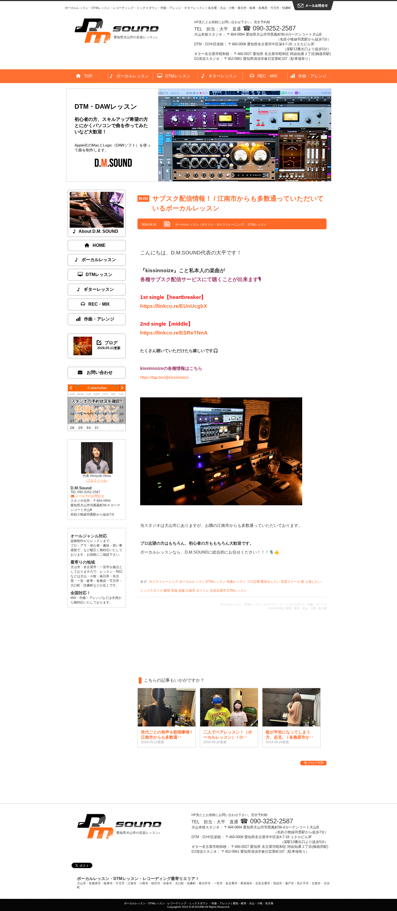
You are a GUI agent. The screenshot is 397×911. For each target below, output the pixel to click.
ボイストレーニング (163, 582)
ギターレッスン (222, 76)
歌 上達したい (311, 582)
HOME (99, 245)
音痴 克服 (178, 590)
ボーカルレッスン (132, 76)
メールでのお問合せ (89, 496)
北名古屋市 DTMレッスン (228, 590)
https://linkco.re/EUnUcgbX (173, 306)
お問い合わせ (99, 372)
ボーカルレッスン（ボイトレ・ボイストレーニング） (210, 224)
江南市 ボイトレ (197, 590)
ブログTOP (316, 763)
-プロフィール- (96, 480)
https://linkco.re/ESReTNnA (174, 333)
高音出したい (270, 582)
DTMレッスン (177, 76)
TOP (88, 76)
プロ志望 (253, 582)
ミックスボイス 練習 (155, 590)
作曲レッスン (236, 582)
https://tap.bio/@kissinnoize (164, 377)
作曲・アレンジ (312, 76)
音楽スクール (290, 582)
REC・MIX (267, 76)
